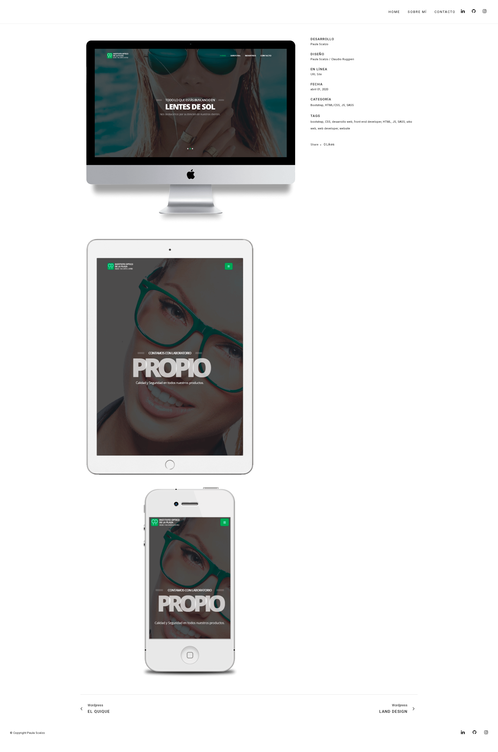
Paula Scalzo (36, 733)
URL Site (316, 74)
